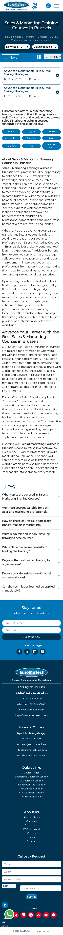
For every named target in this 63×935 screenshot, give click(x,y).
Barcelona (31, 138)
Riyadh (31, 131)
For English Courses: (31, 687)
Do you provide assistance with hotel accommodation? (26, 575)
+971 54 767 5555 (37, 704)
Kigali (31, 146)
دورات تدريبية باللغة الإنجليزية (31, 692)
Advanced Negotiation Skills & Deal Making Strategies (27, 72)
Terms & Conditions (31, 796)
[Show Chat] (9, 914)
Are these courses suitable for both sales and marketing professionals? (25, 509)
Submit (31, 896)
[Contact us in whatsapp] (54, 915)
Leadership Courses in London (31, 776)
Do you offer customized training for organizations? (26, 562)
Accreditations (31, 817)
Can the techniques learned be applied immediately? (28, 588)
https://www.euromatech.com (31, 715)
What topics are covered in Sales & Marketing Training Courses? (25, 496)
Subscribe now (31, 636)
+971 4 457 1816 (33, 738)
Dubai (11, 131)
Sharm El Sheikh (51, 146)
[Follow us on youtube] (38, 915)
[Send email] (46, 915)
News (32, 837)
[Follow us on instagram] (31, 915)
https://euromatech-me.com (31, 755)
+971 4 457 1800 (34, 698)
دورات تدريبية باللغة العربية (31, 733)
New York (11, 146)
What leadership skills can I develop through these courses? (26, 536)
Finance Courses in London (31, 784)
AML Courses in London (31, 792)
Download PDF (15, 46)
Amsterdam (11, 138)
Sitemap (31, 841)
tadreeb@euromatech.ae (31, 744)
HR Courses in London (31, 788)
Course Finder (31, 772)
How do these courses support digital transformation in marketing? (27, 522)
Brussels (42, 37)
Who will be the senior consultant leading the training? (25, 549)
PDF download (31, 829)
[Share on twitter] (27, 652)
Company (31, 821)
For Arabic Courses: (31, 727)
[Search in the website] (48, 5)
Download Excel (43, 46)
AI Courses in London (31, 780)
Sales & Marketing (25, 37)
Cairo (51, 138)
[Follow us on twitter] (16, 915)
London (51, 131)
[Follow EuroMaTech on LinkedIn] (5, 905)
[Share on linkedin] (35, 652)
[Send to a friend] (43, 652)
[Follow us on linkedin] (23, 915)
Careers (31, 833)
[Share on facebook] (19, 652)
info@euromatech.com (31, 709)
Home (8, 37)
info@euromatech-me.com (31, 750)
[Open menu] (56, 5)
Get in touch (31, 825)
